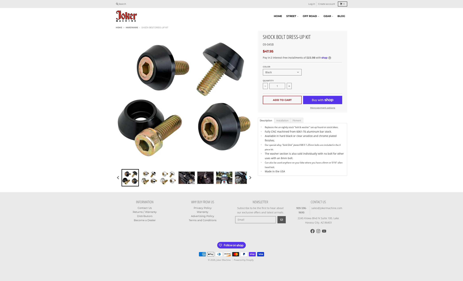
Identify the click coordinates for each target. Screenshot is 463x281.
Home (119, 27)
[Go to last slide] (118, 177)
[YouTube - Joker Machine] (324, 231)
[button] (130, 177)
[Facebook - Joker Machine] (312, 231)
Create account (326, 4)
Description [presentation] (266, 120)
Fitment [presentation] (297, 120)
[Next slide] (250, 177)
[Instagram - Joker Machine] (318, 231)
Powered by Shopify (244, 259)
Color (266, 66)
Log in (311, 4)
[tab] (266, 120)
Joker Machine (223, 259)
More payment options (322, 107)
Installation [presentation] (282, 120)
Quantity (268, 80)
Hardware (132, 27)
